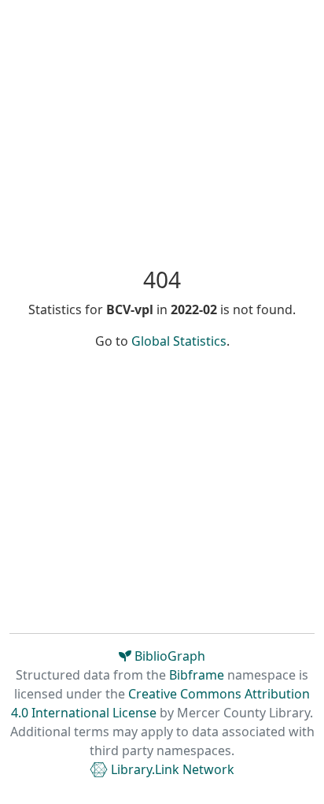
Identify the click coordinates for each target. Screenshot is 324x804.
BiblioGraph (168, 656)
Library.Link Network (171, 769)
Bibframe (196, 675)
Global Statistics (178, 341)
